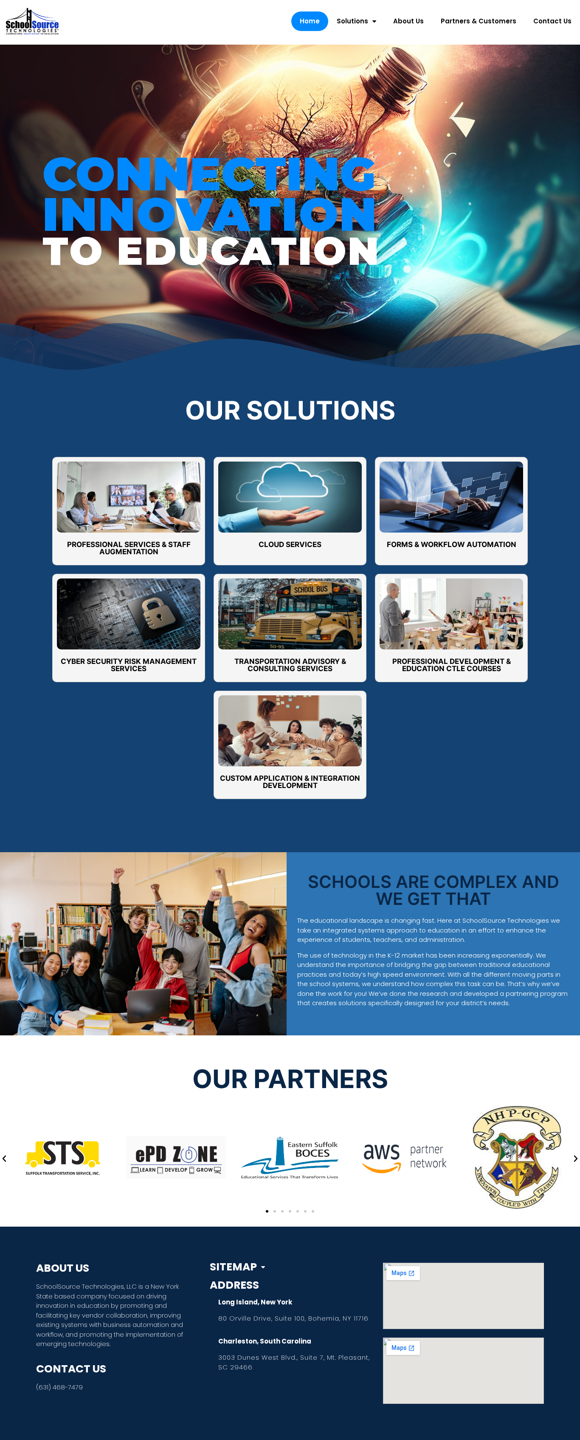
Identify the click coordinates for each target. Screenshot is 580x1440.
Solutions (352, 21)
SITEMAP (233, 1267)
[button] (4, 1158)
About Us (408, 21)
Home (310, 21)
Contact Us (552, 21)
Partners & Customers (478, 21)
